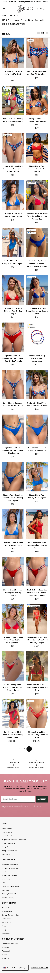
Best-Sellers (7, 832)
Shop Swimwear (8, 843)
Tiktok (4, 955)
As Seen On (6, 922)
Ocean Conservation (10, 915)
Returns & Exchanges (10, 868)
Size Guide (6, 879)
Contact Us (7, 890)
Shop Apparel (7, 847)
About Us (6, 908)
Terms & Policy (8, 898)
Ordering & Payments (10, 886)
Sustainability (7, 911)
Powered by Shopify (39, 968)
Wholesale (6, 933)
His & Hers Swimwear (10, 836)
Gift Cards (6, 854)
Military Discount (9, 894)
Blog (4, 930)
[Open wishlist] (40, 9)
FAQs (4, 883)
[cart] (47, 9)
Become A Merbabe (10, 944)
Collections (13, 15)
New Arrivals (7, 828)
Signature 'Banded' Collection (14, 840)
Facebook (6, 951)
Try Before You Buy (9, 875)
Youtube (5, 958)
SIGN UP (41, 799)
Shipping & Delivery (10, 864)
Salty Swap (6, 919)
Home (4, 15)
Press (4, 926)
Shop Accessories (9, 851)
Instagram (6, 947)
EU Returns (6, 872)
